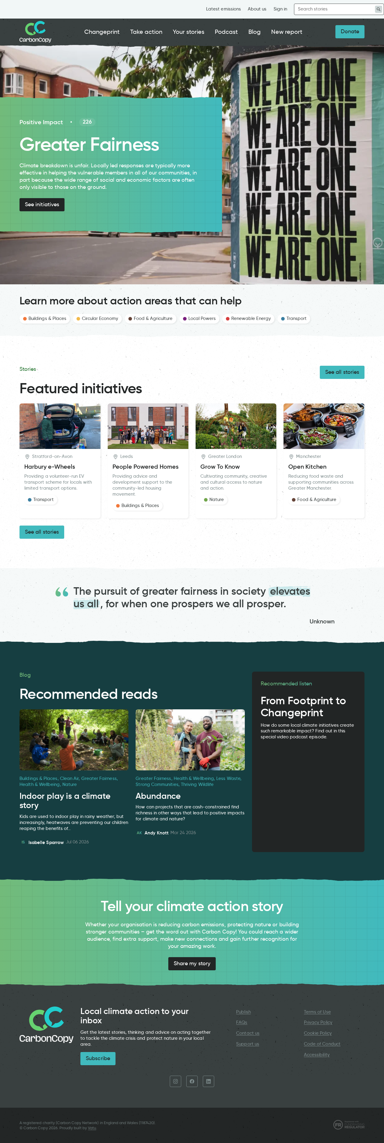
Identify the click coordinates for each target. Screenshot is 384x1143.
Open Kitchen (307, 466)
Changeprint (102, 31)
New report (286, 31)
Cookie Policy (318, 1033)
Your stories (188, 31)
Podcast (226, 31)
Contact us (247, 1033)
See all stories (342, 372)
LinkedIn (208, 1081)
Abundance (158, 796)
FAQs (241, 1022)
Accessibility (317, 1054)
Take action (146, 31)
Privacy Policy (318, 1022)
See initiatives (42, 204)
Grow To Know (220, 466)
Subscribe (98, 1058)
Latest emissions (223, 9)
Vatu (92, 1128)
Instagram (175, 1081)
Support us (247, 1044)
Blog (254, 31)
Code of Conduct (322, 1044)
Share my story (192, 963)
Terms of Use (317, 1012)
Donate (350, 31)
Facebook (192, 1081)
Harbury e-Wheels (49, 466)
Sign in (280, 9)
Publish (243, 1012)
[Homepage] (35, 31)
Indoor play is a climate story (65, 800)
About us (257, 9)
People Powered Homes (145, 466)
